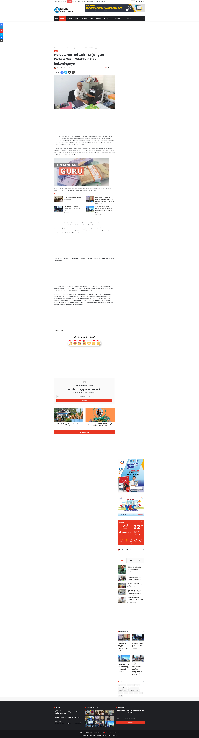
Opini (91, 18)
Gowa (120, 687)
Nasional (69, 18)
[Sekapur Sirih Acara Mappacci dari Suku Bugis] (122, 585)
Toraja (136, 693)
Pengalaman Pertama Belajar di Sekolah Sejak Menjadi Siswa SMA (134, 567)
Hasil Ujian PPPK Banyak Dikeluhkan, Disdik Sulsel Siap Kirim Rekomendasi (134, 592)
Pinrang (137, 690)
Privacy (99, 735)
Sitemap (109, 735)
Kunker (124, 687)
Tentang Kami (85, 735)
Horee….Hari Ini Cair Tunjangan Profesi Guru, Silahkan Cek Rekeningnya (134, 577)
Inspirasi (84, 18)
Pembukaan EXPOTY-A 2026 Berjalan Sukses (83, 1)
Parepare (132, 690)
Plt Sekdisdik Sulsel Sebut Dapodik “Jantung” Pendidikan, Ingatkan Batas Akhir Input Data (104, 199)
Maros (136, 687)
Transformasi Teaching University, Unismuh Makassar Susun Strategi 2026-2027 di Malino (124, 666)
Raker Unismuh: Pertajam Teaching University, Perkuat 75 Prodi (73, 209)
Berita (62, 18)
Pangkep (126, 690)
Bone (124, 685)
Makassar (131, 687)
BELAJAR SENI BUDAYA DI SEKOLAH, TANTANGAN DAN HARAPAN (135, 599)
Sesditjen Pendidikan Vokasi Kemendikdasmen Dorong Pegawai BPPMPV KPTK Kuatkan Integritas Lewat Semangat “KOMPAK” (138, 668)
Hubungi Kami (93, 735)
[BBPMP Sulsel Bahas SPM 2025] (58, 199)
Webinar (120, 695)
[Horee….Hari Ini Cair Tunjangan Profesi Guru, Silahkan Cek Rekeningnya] (122, 578)
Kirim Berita (114, 735)
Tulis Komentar (84, 432)
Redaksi (104, 735)
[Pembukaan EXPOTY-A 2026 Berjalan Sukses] (89, 718)
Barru (120, 685)
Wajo (141, 693)
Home (56, 18)
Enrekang (137, 685)
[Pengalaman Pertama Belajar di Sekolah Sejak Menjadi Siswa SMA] (122, 569)
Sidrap (126, 693)
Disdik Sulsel (130, 685)
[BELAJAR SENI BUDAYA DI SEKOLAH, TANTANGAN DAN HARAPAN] (122, 600)
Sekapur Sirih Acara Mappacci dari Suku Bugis (134, 584)
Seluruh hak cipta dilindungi (112, 732)
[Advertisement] (84, 34)
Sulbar (131, 693)
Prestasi (106, 18)
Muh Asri (59, 67)
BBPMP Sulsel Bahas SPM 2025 (72, 197)
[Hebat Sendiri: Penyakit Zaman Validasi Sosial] (109, 718)
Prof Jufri (121, 693)
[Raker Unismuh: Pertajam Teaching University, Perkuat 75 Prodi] (58, 209)
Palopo (120, 690)
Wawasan (98, 18)
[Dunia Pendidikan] (64, 9)
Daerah (77, 18)
